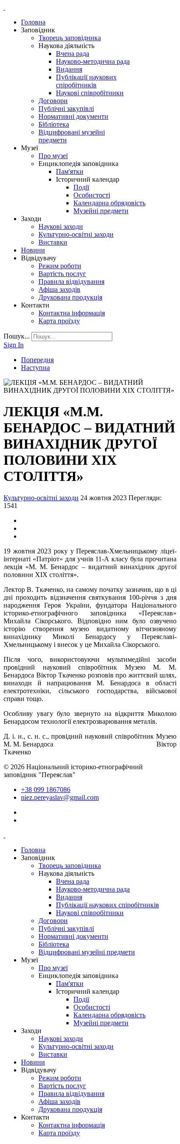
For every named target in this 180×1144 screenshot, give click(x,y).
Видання (69, 69)
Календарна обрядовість (109, 203)
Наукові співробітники (90, 93)
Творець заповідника (69, 37)
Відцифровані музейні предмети (86, 952)
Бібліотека (53, 124)
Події (81, 187)
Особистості (91, 195)
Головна (33, 22)
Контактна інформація (71, 313)
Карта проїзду (59, 321)
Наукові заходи (60, 226)
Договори (53, 100)
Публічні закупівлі (66, 108)
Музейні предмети (100, 210)
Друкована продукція (70, 297)
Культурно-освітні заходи (76, 234)
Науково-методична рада (93, 61)
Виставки (52, 242)
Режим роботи (59, 266)
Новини (33, 250)
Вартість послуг (62, 273)
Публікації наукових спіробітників (86, 81)
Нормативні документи (73, 116)
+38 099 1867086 (45, 789)
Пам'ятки (69, 171)
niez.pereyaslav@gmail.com (60, 797)
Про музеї (53, 155)
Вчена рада (72, 53)
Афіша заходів (59, 289)
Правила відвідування (71, 281)
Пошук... (16, 336)
